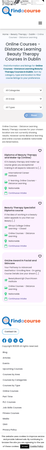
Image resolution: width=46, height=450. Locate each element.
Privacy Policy (10, 429)
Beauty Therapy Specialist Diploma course (19, 209)
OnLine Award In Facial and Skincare (20, 262)
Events (6, 363)
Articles (6, 357)
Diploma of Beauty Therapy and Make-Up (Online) (20, 156)
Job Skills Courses (12, 407)
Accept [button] (25, 446)
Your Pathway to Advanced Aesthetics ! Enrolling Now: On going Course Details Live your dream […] (22, 279)
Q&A (5, 424)
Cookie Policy (36, 446)
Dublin (32, 34)
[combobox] (23, 90)
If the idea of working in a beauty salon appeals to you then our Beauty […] (20, 226)
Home (5, 34)
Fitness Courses (11, 413)
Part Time (8, 396)
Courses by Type (11, 385)
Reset (34, 115)
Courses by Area (11, 374)
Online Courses (10, 391)
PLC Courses (9, 402)
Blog (5, 352)
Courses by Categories (15, 379)
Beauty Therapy (19, 34)
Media (6, 418)
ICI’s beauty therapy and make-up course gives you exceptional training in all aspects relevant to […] (22, 174)
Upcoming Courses (13, 368)
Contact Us (10, 331)
